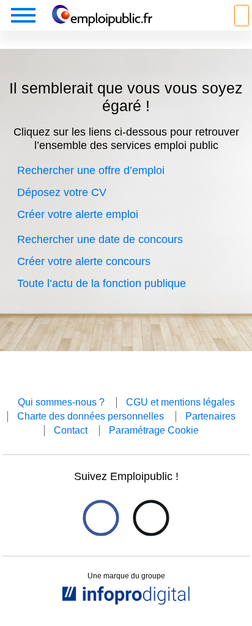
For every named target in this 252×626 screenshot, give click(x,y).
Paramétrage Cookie (154, 430)
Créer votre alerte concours (83, 261)
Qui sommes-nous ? (61, 402)
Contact (70, 430)
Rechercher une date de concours (100, 239)
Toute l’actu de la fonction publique (101, 283)
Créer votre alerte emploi (77, 214)
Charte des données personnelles (90, 416)
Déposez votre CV (61, 192)
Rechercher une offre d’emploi (91, 170)
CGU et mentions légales (180, 402)
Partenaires (210, 416)
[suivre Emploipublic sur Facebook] (101, 518)
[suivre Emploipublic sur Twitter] (151, 518)
